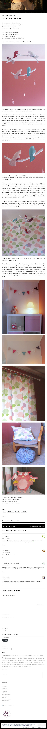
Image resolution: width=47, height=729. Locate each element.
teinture (40, 664)
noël (6, 664)
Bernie (17, 655)
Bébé (17, 520)
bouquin (21, 655)
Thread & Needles (5, 700)
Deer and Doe (19, 658)
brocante (24, 655)
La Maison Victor (10, 662)
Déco (20, 520)
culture (14, 658)
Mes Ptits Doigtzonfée (6, 694)
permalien (31, 520)
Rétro (34, 664)
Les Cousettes (27, 662)
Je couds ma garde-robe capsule (24, 660)
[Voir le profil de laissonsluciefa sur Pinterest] (5, 630)
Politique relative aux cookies (27, 725)
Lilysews (4, 577)
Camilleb (4, 550)
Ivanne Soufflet (12, 660)
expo (43, 658)
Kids (3, 662)
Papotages (16, 664)
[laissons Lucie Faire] (21, 10)
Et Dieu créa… (5, 686)
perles (22, 664)
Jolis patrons (41, 660)
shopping (36, 664)
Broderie (27, 655)
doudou (26, 658)
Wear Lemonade (24, 666)
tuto (7, 666)
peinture (20, 664)
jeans (15, 660)
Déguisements (40, 658)
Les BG (23, 662)
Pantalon (11, 664)
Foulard (3, 660)
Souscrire (5, 640)
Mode (3, 664)
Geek (5, 660)
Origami (8, 664)
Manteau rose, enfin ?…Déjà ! (36, 526)
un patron (36, 133)
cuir (12, 658)
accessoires (5, 655)
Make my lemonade (6, 692)
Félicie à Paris (4, 688)
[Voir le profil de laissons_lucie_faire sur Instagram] (4, 630)
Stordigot (4, 697)
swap (38, 664)
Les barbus (19, 662)
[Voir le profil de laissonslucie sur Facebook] (2, 630)
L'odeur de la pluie (5, 689)
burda (30, 655)
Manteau (35, 662)
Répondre (4, 545)
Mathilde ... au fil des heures (10, 563)
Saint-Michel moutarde (9, 526)
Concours (41, 655)
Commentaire (40, 604)
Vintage (19, 666)
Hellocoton (12, 707)
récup (22, 520)
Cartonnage (37, 655)
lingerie (31, 662)
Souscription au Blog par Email (10, 634)
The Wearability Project (6, 699)
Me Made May (40, 662)
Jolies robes (35, 660)
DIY (12, 520)
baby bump (10, 655)
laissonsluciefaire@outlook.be (8, 617)
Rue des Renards (5, 695)
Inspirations (7, 660)
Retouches (28, 664)
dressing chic (31, 658)
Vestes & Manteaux (13, 666)
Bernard (14, 655)
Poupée (25, 664)
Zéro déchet (28, 666)
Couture (5, 658)
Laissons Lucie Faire (11, 15)
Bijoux (19, 655)
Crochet (9, 658)
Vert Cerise (4, 702)
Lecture (16, 662)
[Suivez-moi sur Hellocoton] (7, 705)
